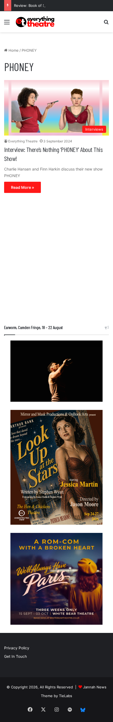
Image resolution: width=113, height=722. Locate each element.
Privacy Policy (16, 648)
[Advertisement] (56, 260)
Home (13, 50)
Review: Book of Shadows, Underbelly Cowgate (55, 5)
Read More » (22, 187)
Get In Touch (15, 656)
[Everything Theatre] (36, 21)
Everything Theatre (23, 141)
